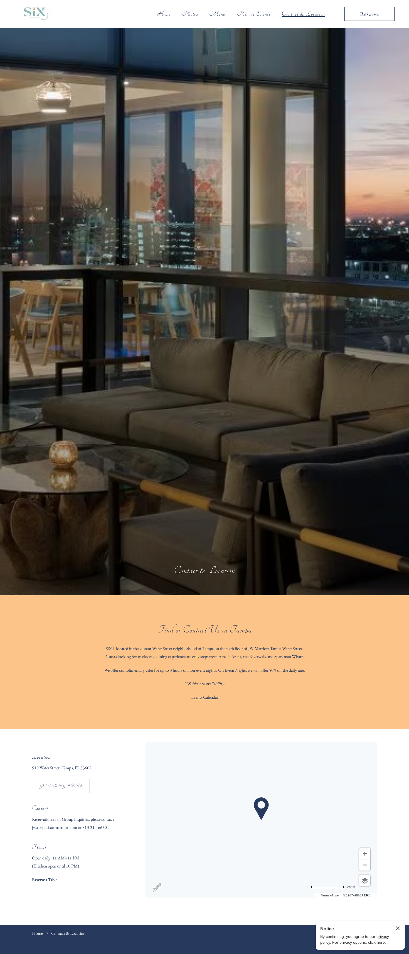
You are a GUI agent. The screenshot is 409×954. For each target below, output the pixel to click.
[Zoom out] (364, 865)
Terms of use (330, 895)
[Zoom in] (364, 853)
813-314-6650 (95, 827)
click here (376, 942)
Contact (40, 808)
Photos (190, 14)
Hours (39, 847)
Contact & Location (303, 14)
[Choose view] (364, 880)
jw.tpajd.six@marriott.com (55, 827)
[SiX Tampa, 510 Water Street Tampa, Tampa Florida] (35, 13)
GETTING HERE (61, 786)
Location (41, 757)
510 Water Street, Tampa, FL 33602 (62, 768)
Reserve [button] (369, 14)
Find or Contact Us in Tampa (204, 629)
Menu (217, 14)
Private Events (254, 14)
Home (164, 14)
